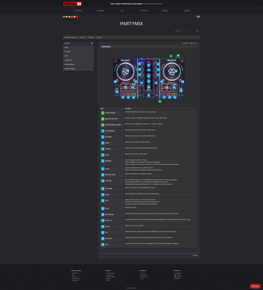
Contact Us (143, 275)
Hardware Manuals (71, 37)
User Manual (109, 275)
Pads (66, 56)
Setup (66, 47)
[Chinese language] (77, 16)
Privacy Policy (144, 276)
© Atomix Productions (131, 288)
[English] (64, 16)
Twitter (178, 278)
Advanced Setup (69, 68)
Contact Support (110, 273)
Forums (108, 280)
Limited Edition (69, 64)
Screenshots (75, 280)
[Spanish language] (66, 16)
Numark (82, 37)
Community (144, 10)
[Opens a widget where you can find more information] (255, 286)
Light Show (68, 60)
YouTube (178, 275)
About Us (142, 273)
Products (79, 10)
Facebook (178, 273)
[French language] (69, 16)
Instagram (178, 276)
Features (74, 276)
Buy (122, 10)
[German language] (72, 16)
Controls (99, 37)
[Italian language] (74, 16)
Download (100, 10)
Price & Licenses (76, 278)
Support (165, 10)
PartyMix (91, 37)
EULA (141, 278)
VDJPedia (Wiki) (110, 276)
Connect (187, 10)
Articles (108, 278)
